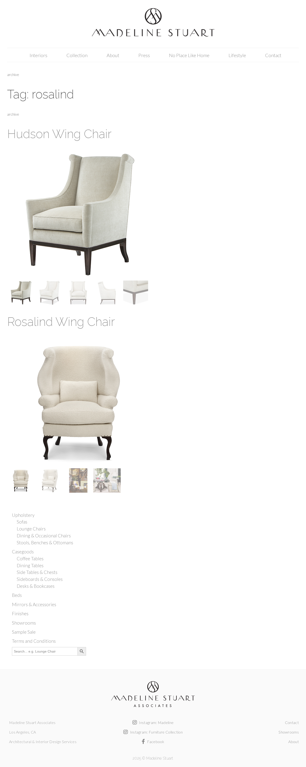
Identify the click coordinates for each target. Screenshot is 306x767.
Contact (273, 55)
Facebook (155, 741)
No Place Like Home (189, 55)
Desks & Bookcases (36, 586)
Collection (76, 55)
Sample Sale (24, 632)
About (113, 55)
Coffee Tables (30, 558)
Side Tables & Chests (37, 572)
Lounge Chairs (31, 528)
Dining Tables (30, 565)
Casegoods (23, 551)
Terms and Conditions (34, 641)
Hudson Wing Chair (59, 134)
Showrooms (24, 623)
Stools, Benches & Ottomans (45, 542)
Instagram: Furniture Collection (156, 732)
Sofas (22, 521)
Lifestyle (237, 55)
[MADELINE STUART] (153, 24)
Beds (17, 595)
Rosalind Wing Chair (61, 322)
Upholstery (23, 515)
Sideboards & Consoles (40, 579)
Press (144, 55)
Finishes (20, 613)
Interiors (38, 55)
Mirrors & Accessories (34, 604)
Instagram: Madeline (156, 722)
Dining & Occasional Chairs (44, 535)
